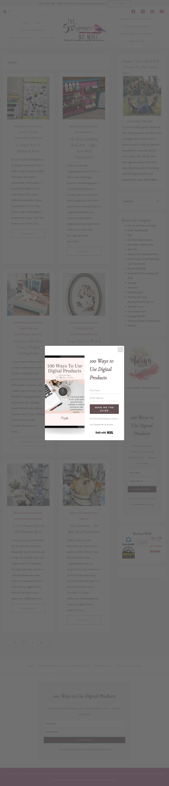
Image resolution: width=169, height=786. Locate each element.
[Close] (120, 349)
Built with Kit (104, 432)
